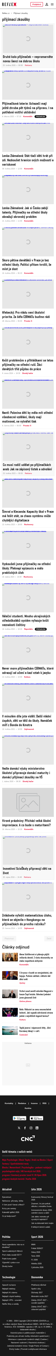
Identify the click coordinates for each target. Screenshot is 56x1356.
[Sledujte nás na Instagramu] (31, 1128)
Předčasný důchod (38, 1285)
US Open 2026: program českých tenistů (24, 1177)
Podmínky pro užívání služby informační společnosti (27, 1336)
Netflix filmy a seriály (10, 1304)
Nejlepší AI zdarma (9, 1293)
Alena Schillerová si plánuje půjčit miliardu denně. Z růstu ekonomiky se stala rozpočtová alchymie (36, 957)
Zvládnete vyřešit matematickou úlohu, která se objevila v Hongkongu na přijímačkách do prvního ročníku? (27, 919)
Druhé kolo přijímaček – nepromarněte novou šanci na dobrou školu (28, 59)
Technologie (8, 1277)
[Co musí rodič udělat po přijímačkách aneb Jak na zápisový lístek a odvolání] (28, 447)
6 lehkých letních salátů (40, 1227)
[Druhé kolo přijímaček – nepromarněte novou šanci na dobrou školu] (28, 39)
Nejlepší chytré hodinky (11, 1296)
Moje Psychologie (10, 1159)
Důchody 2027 (37, 1293)
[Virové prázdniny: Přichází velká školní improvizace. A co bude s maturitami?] (28, 802)
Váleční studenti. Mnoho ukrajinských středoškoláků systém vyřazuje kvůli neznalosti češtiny (26, 620)
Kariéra (28, 1108)
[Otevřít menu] (52, 4)
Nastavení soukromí (19, 1343)
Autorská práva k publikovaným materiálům (27, 1333)
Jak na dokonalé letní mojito (42, 1223)
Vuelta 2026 (31, 1178)
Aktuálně (7, 1189)
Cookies (44, 1339)
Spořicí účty (36, 1289)
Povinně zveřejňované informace (34, 1349)
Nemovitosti (15, 1167)
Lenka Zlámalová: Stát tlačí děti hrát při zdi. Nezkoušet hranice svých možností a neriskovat (28, 160)
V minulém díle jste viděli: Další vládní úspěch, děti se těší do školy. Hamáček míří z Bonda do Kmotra (27, 720)
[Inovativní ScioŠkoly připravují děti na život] (28, 850)
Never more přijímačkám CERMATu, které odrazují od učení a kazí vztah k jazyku (28, 670)
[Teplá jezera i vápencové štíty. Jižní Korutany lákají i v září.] (10, 1031)
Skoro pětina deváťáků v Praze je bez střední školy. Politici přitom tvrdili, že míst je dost (26, 264)
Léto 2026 (36, 1189)
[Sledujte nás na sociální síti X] (19, 1128)
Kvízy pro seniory (9, 1208)
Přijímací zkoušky (21, 13)
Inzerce (34, 1103)
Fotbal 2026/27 (37, 1248)
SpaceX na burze (9, 1285)
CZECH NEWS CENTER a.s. (37, 1321)
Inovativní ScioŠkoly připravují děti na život (27, 871)
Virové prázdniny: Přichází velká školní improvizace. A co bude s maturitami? (26, 823)
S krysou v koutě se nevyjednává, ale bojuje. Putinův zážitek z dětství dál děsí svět (35, 976)
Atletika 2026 (36, 1264)
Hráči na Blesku (39, 1159)
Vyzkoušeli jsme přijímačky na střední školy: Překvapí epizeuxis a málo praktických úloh (26, 568)
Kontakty (9, 1103)
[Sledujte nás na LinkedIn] (37, 1128)
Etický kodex (14, 1349)
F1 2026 (34, 1260)
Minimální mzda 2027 (39, 1296)
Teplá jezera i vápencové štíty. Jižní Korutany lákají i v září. (35, 1029)
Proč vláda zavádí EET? (11, 1255)
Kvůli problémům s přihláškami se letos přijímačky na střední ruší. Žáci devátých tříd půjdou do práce (27, 364)
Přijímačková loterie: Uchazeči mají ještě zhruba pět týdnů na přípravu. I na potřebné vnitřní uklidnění (27, 107)
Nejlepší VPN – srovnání (12, 1300)
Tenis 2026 (35, 1256)
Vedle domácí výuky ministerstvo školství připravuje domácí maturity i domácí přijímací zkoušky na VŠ (26, 772)
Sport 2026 (37, 1236)
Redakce (22, 1103)
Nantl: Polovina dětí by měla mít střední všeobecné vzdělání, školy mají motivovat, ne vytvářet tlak (27, 417)
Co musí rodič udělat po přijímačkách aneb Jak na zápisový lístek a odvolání (27, 467)
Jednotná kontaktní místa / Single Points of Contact (27, 1346)
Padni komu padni (9, 1259)
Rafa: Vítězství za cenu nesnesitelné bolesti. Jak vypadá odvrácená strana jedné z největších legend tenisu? (36, 1012)
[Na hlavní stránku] (9, 4)
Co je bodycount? (9, 1216)
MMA (33, 1245)
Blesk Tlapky (24, 1159)
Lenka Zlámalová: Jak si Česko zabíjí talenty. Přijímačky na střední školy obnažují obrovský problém (25, 212)
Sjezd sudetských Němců (12, 1251)
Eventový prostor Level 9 (22, 1175)
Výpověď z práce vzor (11, 1262)
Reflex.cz (6, 13)
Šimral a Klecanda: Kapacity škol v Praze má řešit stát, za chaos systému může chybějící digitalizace (28, 515)
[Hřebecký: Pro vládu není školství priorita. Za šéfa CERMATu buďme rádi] (28, 294)
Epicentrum (6, 1197)
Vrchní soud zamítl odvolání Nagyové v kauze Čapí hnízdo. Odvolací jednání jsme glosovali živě (36, 994)
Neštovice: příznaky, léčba (12, 1201)
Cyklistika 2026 (37, 1267)
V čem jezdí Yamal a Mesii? (13, 1205)
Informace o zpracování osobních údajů (23, 1339)
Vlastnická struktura (36, 1343)
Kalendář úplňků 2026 (10, 1212)
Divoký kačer (7, 1266)
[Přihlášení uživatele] (46, 4)
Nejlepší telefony (8, 1289)
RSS (44, 1103)
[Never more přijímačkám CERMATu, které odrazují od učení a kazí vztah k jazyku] (28, 650)
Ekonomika (37, 1277)
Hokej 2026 (35, 1252)
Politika (6, 1236)
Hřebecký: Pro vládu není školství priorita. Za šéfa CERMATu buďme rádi (26, 314)
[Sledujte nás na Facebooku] (25, 1128)
